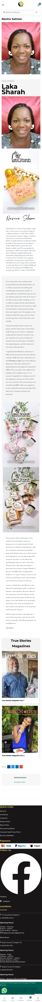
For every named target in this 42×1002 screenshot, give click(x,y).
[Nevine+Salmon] (13, 766)
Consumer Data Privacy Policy (10, 832)
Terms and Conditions (7, 828)
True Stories (4, 814)
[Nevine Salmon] (8, 766)
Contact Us (3, 818)
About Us (3, 811)
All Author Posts (19, 782)
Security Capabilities (7, 835)
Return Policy (4, 825)
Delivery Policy (5, 821)
